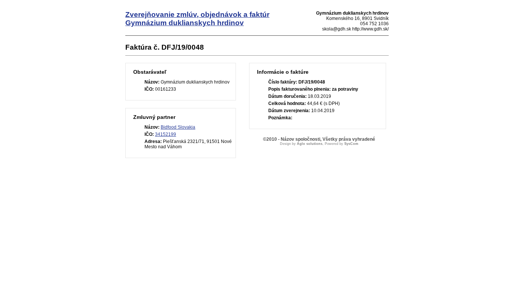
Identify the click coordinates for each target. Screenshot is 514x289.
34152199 (165, 134)
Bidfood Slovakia (178, 127)
